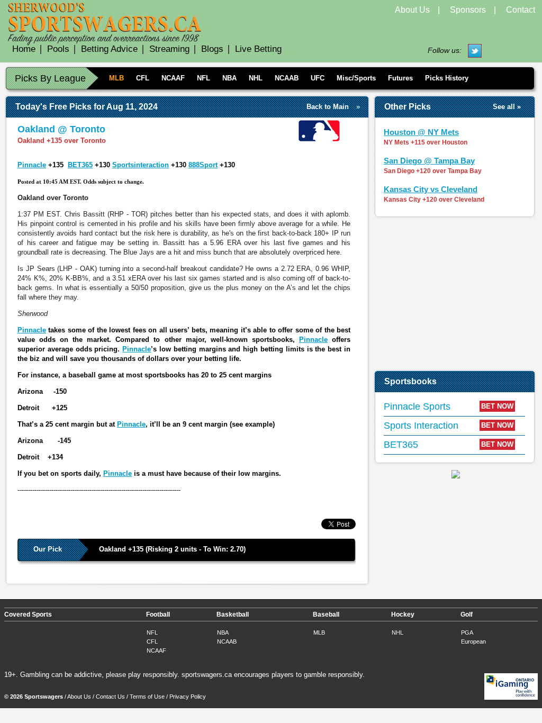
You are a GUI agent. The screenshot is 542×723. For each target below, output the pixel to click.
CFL (142, 78)
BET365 (80, 165)
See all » (507, 107)
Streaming (169, 49)
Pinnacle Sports (417, 406)
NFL (203, 78)
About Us (412, 9)
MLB (116, 78)
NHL (256, 78)
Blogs (212, 49)
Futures (400, 78)
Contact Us (110, 696)
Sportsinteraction (140, 165)
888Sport (203, 165)
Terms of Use (147, 696)
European (473, 641)
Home (23, 49)
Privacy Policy (187, 696)
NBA (229, 78)
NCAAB (287, 78)
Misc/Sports (356, 78)
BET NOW (497, 406)
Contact (520, 9)
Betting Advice (109, 49)
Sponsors (468, 9)
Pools (58, 49)
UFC (317, 78)
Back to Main (327, 107)
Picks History (446, 78)
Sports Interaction (421, 425)
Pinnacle (31, 165)
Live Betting (258, 49)
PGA (467, 632)
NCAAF (173, 78)
